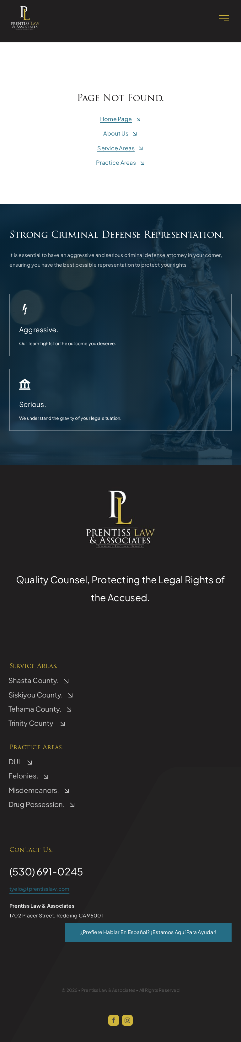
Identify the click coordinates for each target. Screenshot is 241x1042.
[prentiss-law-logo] (25, 7)
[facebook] (113, 1020)
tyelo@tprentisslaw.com (39, 888)
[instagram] (127, 1020)
